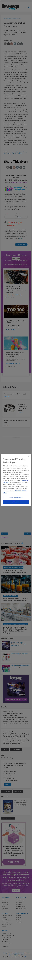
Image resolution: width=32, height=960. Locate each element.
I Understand (16, 502)
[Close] (29, 456)
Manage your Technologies (16, 497)
